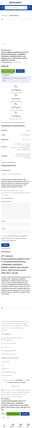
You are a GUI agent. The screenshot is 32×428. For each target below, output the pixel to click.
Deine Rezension (7, 201)
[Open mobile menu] (2, 7)
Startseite (4, 15)
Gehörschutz (14, 15)
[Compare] (3, 418)
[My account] (30, 7)
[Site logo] (16, 2)
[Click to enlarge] (4, 44)
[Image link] (16, 313)
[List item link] (16, 347)
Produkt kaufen (8, 71)
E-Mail (4, 228)
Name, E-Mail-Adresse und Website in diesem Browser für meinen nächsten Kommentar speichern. (14, 238)
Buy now (20, 71)
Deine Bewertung (7, 198)
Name (3, 221)
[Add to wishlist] (8, 418)
